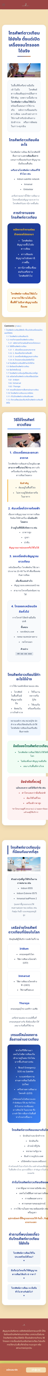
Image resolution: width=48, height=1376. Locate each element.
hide (18, 326)
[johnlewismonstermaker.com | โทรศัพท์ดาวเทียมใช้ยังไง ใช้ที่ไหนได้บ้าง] (25, 4)
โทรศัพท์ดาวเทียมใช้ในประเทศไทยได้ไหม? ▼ (24, 1257)
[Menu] (3, 4)
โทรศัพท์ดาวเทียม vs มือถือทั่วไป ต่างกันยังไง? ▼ (24, 1292)
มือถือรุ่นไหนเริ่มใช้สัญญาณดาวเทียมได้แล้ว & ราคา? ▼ (24, 1274)
